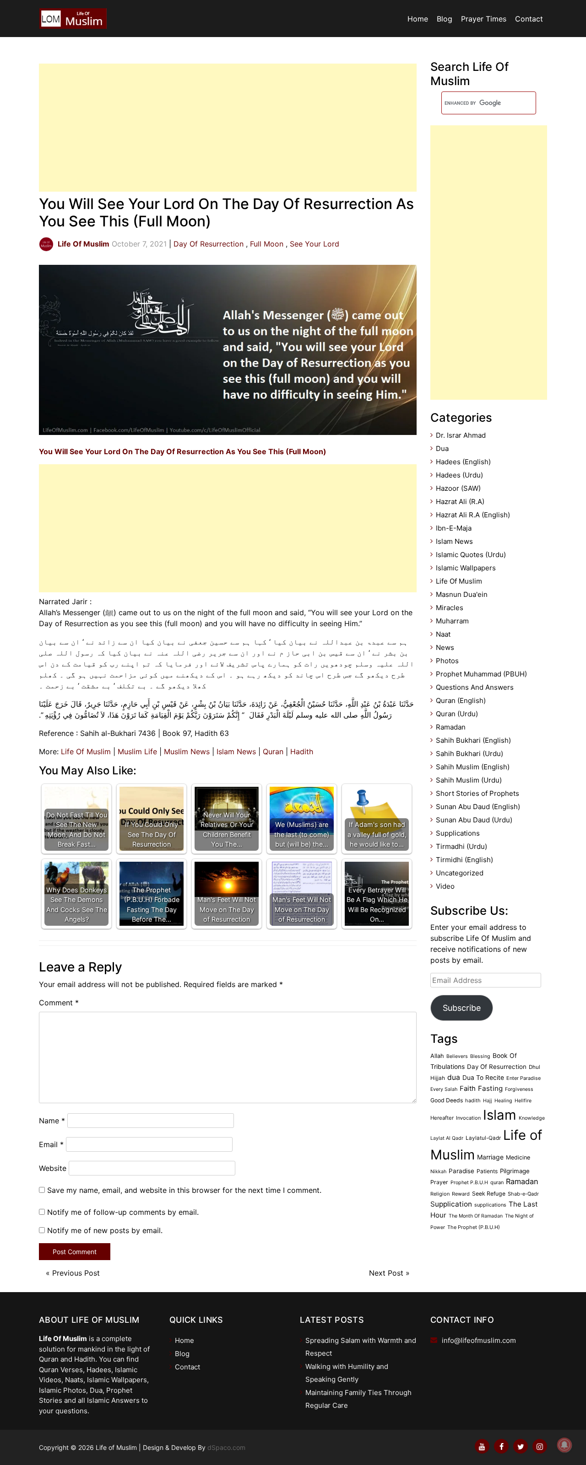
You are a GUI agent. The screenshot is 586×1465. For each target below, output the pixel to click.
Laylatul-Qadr (483, 1138)
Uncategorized (459, 873)
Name (52, 1120)
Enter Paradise (523, 1078)
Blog (444, 18)
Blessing (480, 1056)
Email (51, 1144)
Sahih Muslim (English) (473, 766)
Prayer (439, 1182)
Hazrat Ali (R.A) (460, 501)
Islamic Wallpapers (466, 567)
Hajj (487, 1101)
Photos (447, 660)
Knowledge (532, 1118)
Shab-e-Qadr (523, 1194)
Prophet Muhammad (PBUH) (481, 674)
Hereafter (442, 1118)
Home (417, 18)
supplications (490, 1205)
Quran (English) (461, 700)
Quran (273, 751)
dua (453, 1077)
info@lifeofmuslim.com (479, 1340)
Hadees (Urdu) (459, 475)
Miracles (449, 607)
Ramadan (451, 727)
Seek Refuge (488, 1193)
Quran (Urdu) (457, 713)
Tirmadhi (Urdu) (461, 846)
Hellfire (523, 1101)
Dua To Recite (483, 1077)
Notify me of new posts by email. (105, 1230)
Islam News (236, 751)
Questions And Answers (475, 687)
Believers (457, 1056)
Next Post (386, 1272)
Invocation (468, 1118)
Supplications (458, 833)
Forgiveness (519, 1089)
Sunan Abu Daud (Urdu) (474, 820)
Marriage (490, 1157)
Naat (443, 634)
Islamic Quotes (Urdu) (471, 554)
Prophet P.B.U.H (469, 1183)
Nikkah (438, 1172)
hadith (473, 1100)
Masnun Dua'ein (462, 594)
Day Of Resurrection (209, 243)
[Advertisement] (228, 128)
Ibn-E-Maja (454, 528)
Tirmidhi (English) (464, 859)
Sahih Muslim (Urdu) (469, 780)
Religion (440, 1194)
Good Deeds (446, 1100)
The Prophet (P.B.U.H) (473, 1227)
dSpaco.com (226, 1447)
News (445, 647)
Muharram (452, 621)
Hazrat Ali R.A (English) (473, 514)
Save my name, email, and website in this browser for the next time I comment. (184, 1190)
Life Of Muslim (86, 751)
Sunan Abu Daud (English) (478, 806)
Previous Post (76, 1272)
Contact (529, 18)
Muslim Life (137, 751)
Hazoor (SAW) (458, 488)
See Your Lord (314, 243)
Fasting (490, 1088)
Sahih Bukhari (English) (473, 740)
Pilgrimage (515, 1171)
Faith (468, 1088)
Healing (503, 1101)
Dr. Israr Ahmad (461, 435)
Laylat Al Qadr (446, 1138)
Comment (59, 1002)
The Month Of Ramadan (476, 1216)
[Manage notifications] (564, 1445)
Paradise (461, 1171)
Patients (487, 1171)
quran (497, 1182)
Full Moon (266, 243)
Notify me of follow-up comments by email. (123, 1212)
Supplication (451, 1204)
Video (445, 886)
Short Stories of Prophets (477, 793)
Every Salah (443, 1089)
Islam (499, 1115)
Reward (461, 1194)
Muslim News (187, 751)
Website (52, 1168)
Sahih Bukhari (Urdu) (469, 753)
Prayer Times (483, 18)
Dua (442, 448)
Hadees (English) (463, 461)
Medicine (518, 1157)
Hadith (301, 751)
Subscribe (462, 1008)
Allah (437, 1055)
